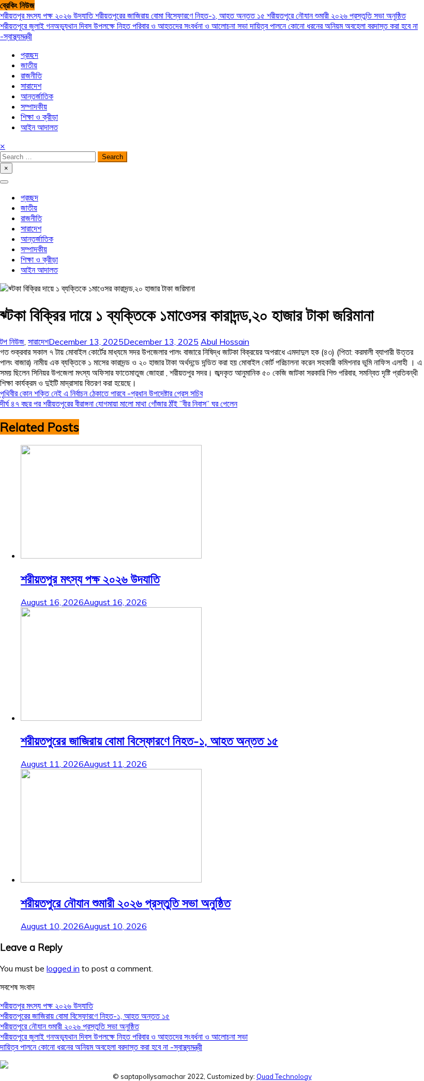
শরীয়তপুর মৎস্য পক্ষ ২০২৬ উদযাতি (47, 15)
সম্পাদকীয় (34, 106)
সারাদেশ (31, 86)
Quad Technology (284, 1076)
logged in (63, 968)
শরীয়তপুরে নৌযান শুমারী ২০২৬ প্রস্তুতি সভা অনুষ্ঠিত (336, 15)
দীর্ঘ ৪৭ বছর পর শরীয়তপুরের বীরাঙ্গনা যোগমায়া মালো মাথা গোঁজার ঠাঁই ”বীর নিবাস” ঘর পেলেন (118, 403)
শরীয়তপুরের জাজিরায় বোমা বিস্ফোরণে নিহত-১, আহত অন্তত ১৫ (181, 15)
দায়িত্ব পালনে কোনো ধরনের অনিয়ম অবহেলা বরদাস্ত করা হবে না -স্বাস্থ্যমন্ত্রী (101, 1047)
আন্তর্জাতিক (37, 96)
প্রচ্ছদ (29, 55)
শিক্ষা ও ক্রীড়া (39, 117)
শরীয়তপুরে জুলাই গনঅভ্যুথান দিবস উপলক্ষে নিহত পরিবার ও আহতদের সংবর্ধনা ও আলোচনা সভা (125, 26)
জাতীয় (29, 65)
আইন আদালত (39, 127)
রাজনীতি (31, 75)
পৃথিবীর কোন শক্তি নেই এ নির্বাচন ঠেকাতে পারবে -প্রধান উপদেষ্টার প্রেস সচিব (101, 393)
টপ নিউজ (12, 341)
